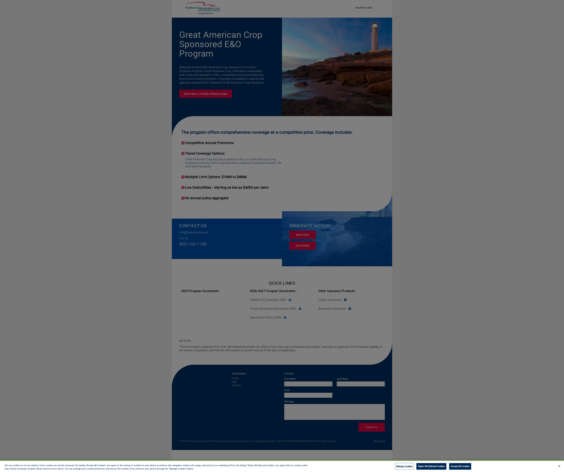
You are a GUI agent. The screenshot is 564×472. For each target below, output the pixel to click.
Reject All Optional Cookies (431, 466)
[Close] (559, 466)
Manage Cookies (404, 466)
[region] (282, 466)
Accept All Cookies (460, 466)
